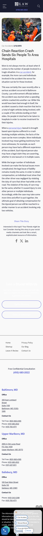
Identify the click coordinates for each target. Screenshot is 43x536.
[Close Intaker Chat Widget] (40, 506)
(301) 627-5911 (11, 465)
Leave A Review (12, 351)
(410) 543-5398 (14, 498)
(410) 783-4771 (11, 427)
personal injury (15, 128)
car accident (25, 72)
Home (8, 343)
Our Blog (25, 347)
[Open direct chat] (37, 506)
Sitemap (9, 347)
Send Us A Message (21, 314)
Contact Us (26, 351)
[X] (21, 241)
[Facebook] (16, 241)
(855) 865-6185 (15, 421)
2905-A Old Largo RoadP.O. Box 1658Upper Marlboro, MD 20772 (12, 447)
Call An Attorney (21, 304)
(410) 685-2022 (22, 10)
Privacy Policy (27, 343)
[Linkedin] (26, 241)
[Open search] (39, 6)
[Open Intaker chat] (17, 535)
